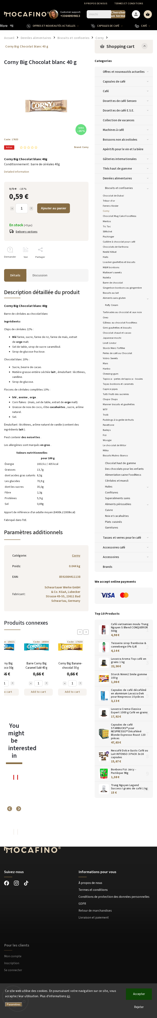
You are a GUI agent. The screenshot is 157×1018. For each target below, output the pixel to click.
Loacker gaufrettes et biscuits (119, 262)
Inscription (11, 963)
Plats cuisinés (113, 522)
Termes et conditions (128, 3)
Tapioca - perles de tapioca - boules (123, 379)
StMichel (107, 231)
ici (68, 996)
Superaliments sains (117, 498)
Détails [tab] (15, 275)
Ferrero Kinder (110, 206)
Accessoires (111, 557)
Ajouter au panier (53, 208)
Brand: (81, 147)
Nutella (107, 277)
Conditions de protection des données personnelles (113, 896)
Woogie (107, 440)
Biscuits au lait (111, 293)
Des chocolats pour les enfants (124, 469)
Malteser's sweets (112, 272)
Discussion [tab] (40, 275)
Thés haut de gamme (117, 168)
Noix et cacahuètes (117, 516)
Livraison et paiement (93, 917)
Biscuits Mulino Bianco (115, 455)
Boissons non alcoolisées (120, 139)
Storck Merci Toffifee (114, 348)
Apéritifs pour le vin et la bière (123, 149)
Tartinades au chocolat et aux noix (122, 312)
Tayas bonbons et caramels (118, 384)
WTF (105, 409)
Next (87, 632)
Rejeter (139, 1007)
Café (106, 91)
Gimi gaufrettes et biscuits (117, 328)
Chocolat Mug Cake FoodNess (119, 216)
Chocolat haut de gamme (120, 463)
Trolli (106, 415)
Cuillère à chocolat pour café (119, 242)
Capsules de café (114, 81)
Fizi (105, 435)
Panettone (108, 425)
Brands (107, 567)
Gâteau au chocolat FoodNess (120, 322)
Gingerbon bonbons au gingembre (122, 288)
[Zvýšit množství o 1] (12, 683)
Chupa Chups (110, 399)
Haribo (107, 369)
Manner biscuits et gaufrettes (119, 404)
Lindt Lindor (109, 343)
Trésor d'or (109, 201)
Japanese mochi (112, 338)
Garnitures (111, 528)
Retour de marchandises (95, 910)
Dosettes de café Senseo (120, 101)
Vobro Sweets (110, 358)
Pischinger (108, 236)
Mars (105, 363)
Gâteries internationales (120, 159)
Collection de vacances (118, 120)
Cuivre (109, 510)
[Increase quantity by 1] (31, 208)
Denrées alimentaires (117, 178)
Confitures (111, 493)
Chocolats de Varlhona (115, 247)
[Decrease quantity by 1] (12, 208)
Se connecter (13, 970)
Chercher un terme (118, 14)
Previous (80, 632)
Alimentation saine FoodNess (123, 475)
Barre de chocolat (113, 283)
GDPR (82, 903)
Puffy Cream (111, 305)
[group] (12, 809)
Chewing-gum (110, 374)
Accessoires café (114, 547)
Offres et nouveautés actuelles (124, 71)
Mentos (107, 221)
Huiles (109, 487)
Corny (106, 211)
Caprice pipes (110, 389)
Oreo (105, 317)
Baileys (107, 430)
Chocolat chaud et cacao (117, 333)
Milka (106, 450)
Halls (105, 257)
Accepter (139, 994)
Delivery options (26, 232)
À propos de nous (95, 3)
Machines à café (113, 130)
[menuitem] (56, 26)
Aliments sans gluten (114, 298)
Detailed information (16, 172)
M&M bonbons (111, 267)
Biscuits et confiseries (119, 188)
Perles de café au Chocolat (117, 353)
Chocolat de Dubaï (113, 195)
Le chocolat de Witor (114, 445)
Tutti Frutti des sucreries (116, 394)
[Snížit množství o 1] (31, 683)
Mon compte (12, 956)
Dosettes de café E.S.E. (118, 110)
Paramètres (13, 1004)
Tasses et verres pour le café (122, 537)
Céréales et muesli (116, 481)
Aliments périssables (118, 504)
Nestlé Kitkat (110, 252)
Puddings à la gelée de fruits (118, 420)
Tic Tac (107, 226)
